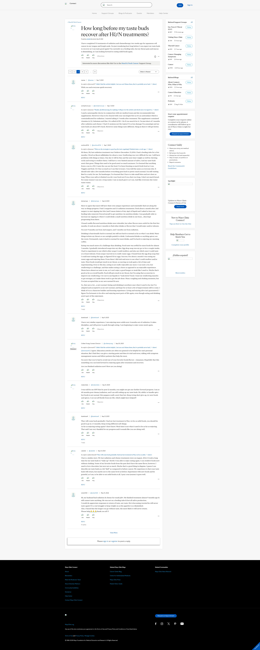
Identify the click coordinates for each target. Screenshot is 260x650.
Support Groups (108, 13)
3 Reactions (100, 300)
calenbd (91, 39)
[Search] (103, 4)
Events (139, 13)
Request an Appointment (166, 616)
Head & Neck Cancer (74, 22)
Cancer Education (174, 92)
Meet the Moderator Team (73, 580)
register (114, 541)
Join (180, 5)
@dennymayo (95, 201)
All (192, 22)
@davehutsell (95, 317)
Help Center (163, 13)
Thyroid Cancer (173, 46)
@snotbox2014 (96, 145)
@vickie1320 (94, 493)
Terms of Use (69, 636)
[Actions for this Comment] (158, 92)
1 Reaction (100, 131)
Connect (72, 3)
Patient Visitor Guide (116, 584)
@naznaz (91, 80)
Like (83, 57)
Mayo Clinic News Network (163, 571)
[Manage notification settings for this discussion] (155, 56)
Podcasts (171, 101)
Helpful (88, 57)
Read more (180, 206)
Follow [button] (189, 27)
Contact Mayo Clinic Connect (73, 600)
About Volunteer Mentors (72, 584)
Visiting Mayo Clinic (175, 37)
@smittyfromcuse (99, 106)
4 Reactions (100, 56)
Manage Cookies (89, 636)
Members (150, 13)
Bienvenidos (180, 273)
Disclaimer (68, 592)
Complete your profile (180, 245)
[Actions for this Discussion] (158, 56)
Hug (93, 57)
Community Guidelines (72, 588)
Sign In (189, 5)
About (67, 571)
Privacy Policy (80, 636)
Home (94, 13)
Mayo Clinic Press (115, 580)
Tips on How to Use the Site (180, 224)
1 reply (83, 309)
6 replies (83, 524)
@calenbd (92, 451)
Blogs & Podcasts (125, 13)
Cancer (170, 64)
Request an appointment (180, 134)
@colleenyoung (108, 343)
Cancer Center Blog (116, 571)
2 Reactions (100, 187)
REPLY (83, 97)
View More (113, 533)
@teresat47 (85, 350)
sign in (105, 541)
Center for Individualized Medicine (120, 575)
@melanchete (95, 385)
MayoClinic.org (69, 624)
